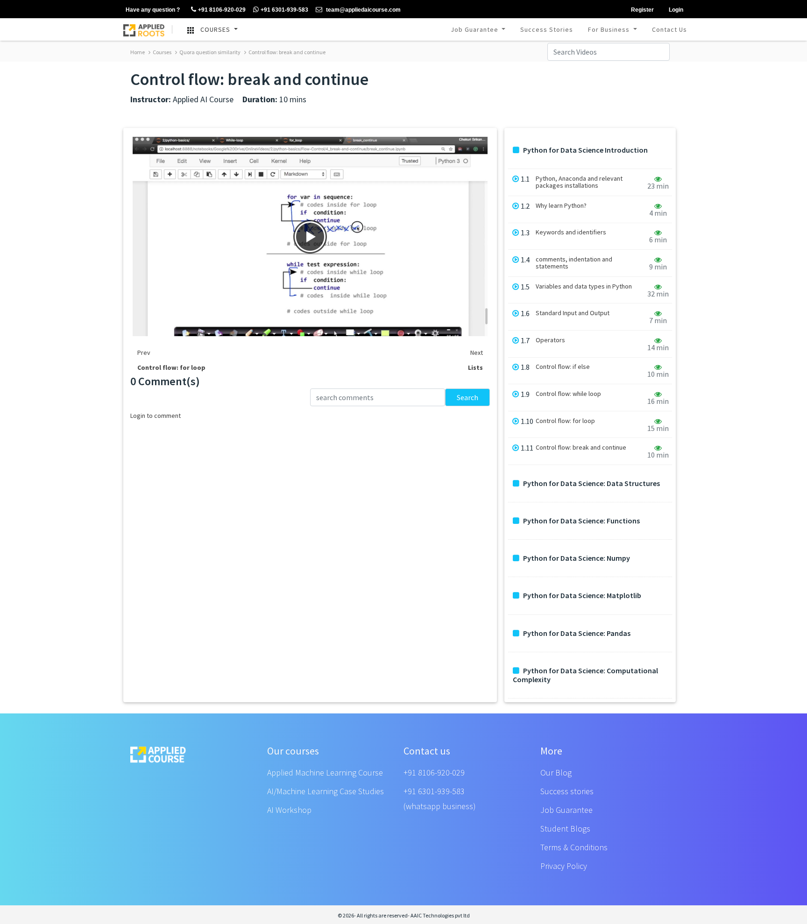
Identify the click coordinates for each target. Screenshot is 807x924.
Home (137, 52)
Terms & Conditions (574, 847)
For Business (609, 29)
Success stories (567, 791)
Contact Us (669, 29)
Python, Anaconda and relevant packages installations (579, 182)
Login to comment (155, 415)
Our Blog (556, 772)
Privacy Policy (563, 866)
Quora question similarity (209, 52)
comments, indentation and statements (574, 263)
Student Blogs (565, 828)
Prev (143, 352)
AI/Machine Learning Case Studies (325, 791)
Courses (161, 52)
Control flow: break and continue (287, 52)
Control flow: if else (563, 366)
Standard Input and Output (572, 313)
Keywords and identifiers (571, 232)
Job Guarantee (475, 29)
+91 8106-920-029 (434, 772)
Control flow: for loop (565, 420)
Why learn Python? (561, 205)
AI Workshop (289, 809)
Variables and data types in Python (584, 286)
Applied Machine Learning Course (325, 772)
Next (476, 352)
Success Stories (546, 29)
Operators (550, 340)
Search (467, 397)
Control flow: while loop (568, 393)
